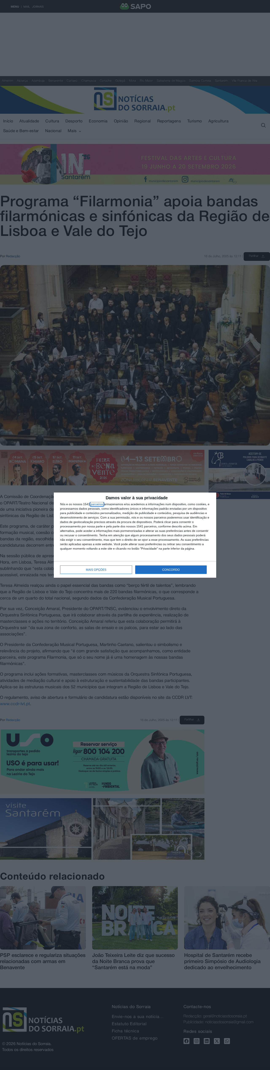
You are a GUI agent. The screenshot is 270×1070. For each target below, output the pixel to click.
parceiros (97, 504)
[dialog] (135, 535)
